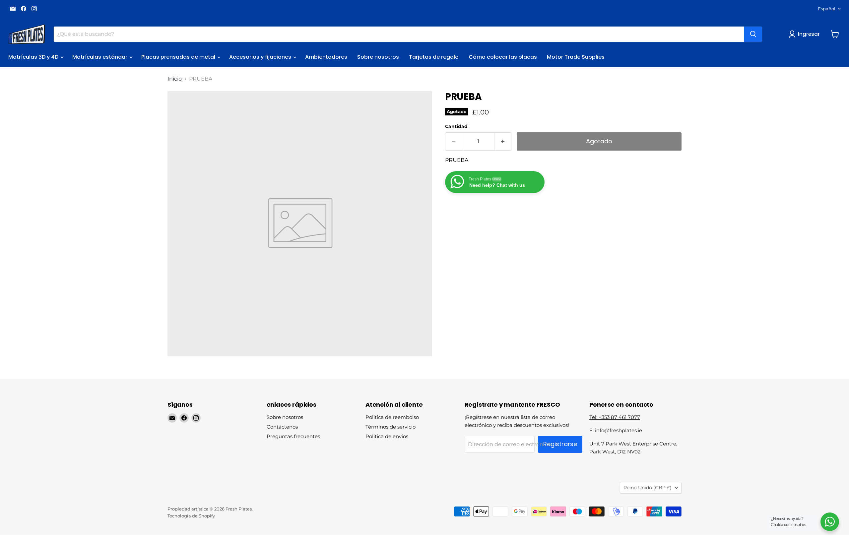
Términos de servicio (390, 427)
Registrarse (560, 444)
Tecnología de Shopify (191, 515)
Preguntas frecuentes (293, 436)
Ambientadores (326, 57)
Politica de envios (386, 436)
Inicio (174, 79)
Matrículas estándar (100, 57)
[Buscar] (753, 34)
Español (826, 8)
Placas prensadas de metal (179, 57)
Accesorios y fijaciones (261, 57)
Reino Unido (647, 488)
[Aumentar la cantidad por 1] (502, 141)
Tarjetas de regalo (434, 57)
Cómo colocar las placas (503, 57)
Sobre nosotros (378, 57)
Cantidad (456, 126)
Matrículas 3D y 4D (34, 57)
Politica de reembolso (392, 417)
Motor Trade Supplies (576, 57)
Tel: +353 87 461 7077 (614, 417)
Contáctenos (282, 427)
